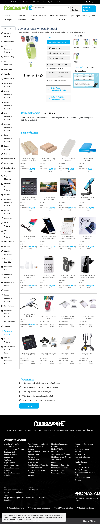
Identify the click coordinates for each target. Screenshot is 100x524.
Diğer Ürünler (9, 79)
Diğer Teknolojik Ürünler (58, 32)
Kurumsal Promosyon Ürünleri (8, 187)
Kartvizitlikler (9, 159)
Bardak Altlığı (9, 57)
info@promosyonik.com (13, 490)
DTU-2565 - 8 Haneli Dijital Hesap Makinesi (87, 317)
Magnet (7, 195)
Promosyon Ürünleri (23, 32)
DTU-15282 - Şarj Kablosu (87, 354)
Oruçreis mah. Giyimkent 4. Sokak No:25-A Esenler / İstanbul (24, 499)
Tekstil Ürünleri (7, 340)
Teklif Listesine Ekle (59, 42)
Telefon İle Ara (57, 58)
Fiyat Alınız (62, 80)
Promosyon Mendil (8, 276)
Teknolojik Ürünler (63, 18)
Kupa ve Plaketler (7, 177)
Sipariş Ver (25, 174)
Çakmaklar (8, 69)
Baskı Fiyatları (48, 2)
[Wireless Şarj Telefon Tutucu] (87, 264)
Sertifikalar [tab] (49, 113)
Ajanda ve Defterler (7, 34)
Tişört (72, 16)
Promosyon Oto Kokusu (22, 18)
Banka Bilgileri (50, 430)
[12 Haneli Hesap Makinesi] (68, 303)
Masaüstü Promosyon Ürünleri (8, 202)
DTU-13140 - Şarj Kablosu (87, 237)
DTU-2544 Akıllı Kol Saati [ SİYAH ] (77, 32)
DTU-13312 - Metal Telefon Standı (48, 198)
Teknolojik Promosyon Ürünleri (40, 32)
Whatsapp (33, 174)
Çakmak (92, 16)
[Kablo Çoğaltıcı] (29, 303)
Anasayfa (10, 430)
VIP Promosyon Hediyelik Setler (9, 350)
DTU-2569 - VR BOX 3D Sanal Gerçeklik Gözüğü (48, 354)
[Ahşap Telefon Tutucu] (29, 148)
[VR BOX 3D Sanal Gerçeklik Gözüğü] (48, 342)
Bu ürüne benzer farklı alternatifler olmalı (38, 400)
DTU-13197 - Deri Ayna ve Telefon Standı (48, 237)
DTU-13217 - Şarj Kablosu (29, 237)
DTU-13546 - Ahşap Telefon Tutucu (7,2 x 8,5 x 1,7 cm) (29, 159)
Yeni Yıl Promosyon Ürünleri (8, 361)
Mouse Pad (8, 218)
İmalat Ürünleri (7, 147)
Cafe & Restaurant (8, 63)
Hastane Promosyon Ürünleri (8, 127)
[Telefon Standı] (87, 148)
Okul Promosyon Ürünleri (8, 234)
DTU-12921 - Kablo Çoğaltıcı (29, 315)
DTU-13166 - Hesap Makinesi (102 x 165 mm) (68, 237)
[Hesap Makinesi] (29, 187)
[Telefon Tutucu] (68, 187)
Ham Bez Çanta (34, 18)
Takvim (7, 326)
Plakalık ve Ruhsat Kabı (8, 252)
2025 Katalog (37, 2)
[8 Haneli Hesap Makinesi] (29, 342)
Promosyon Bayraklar (8, 260)
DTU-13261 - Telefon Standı (87, 198)
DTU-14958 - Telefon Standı (87, 159)
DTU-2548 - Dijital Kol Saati (48, 317)
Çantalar (7, 74)
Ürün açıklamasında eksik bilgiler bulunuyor (40, 387)
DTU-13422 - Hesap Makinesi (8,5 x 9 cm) (29, 198)
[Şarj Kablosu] (29, 225)
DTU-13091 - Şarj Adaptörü (29, 276)
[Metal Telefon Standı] (48, 187)
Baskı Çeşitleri (76, 430)
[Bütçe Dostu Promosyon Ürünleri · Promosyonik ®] (19, 7)
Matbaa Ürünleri (7, 211)
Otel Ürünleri (9, 242)
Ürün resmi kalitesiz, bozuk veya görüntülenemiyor (42, 383)
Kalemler (42, 16)
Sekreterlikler (9, 306)
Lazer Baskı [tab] (79, 67)
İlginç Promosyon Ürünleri (8, 138)
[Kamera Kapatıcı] (68, 148)
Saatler (6, 290)
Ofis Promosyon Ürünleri (9, 224)
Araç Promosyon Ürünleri (8, 49)
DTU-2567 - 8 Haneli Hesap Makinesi (29, 354)
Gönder (29, 406)
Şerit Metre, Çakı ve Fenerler (8, 314)
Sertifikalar (27, 2)
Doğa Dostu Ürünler (8, 84)
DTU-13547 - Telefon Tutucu (68, 354)
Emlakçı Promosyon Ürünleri (8, 105)
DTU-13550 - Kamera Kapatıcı (68, 159)
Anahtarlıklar (53, 16)
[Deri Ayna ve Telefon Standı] (48, 225)
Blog (84, 430)
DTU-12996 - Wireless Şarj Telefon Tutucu (87, 276)
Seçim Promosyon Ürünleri (8, 298)
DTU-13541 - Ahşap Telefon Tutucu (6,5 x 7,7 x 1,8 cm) (49, 159)
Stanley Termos (9, 322)
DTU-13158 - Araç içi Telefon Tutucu (68, 276)
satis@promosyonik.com (14, 492)
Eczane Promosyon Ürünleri (8, 94)
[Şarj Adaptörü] (29, 264)
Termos (84, 16)
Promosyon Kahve (8, 268)
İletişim (58, 2)
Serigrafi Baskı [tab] (81, 71)
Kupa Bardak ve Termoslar (9, 169)
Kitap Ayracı (8, 163)
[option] (30, 47)
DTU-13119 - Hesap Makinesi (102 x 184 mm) (48, 276)
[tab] (30, 113)
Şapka (78, 16)
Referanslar (17, 2)
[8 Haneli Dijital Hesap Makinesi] (87, 303)
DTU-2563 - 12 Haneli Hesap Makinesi (68, 317)
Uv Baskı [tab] (90, 67)
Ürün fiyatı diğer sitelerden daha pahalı (37, 396)
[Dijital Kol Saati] (48, 303)
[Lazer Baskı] (86, 80)
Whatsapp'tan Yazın (59, 53)
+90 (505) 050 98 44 (35, 490)
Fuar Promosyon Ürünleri (8, 116)
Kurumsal (8, 2)
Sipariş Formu (57, 48)
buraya (21, 519)
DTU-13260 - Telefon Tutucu (68, 198)
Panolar (7, 246)
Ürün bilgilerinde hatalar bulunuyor (36, 392)
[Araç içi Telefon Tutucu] (68, 264)
